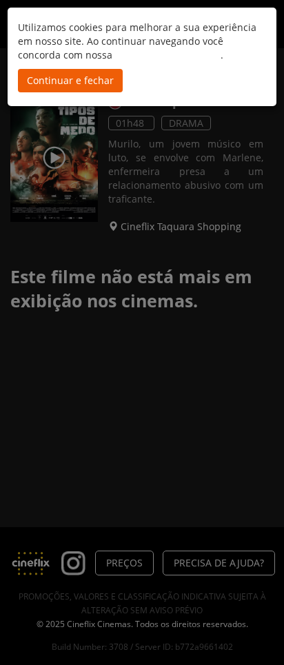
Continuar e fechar (70, 80)
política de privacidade (168, 54)
